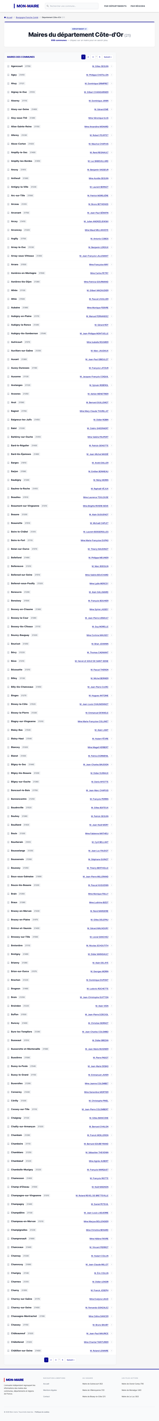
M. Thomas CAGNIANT (97, 652)
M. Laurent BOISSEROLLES (95, 531)
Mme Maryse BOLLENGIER (96, 1221)
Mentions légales (50, 1390)
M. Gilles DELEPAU (99, 919)
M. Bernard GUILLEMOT (97, 402)
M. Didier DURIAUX (99, 773)
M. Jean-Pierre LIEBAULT (96, 618)
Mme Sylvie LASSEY (99, 609)
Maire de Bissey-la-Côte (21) (94, 1396)
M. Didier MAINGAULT (98, 954)
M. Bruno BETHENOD (98, 204)
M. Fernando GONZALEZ (96, 1307)
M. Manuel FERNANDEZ (97, 316)
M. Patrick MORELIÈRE (97, 195)
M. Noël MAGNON (100, 1187)
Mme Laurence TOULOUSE (95, 497)
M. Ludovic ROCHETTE (97, 988)
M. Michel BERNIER (99, 678)
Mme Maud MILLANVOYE (96, 230)
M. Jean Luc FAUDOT (98, 850)
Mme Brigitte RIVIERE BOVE (95, 506)
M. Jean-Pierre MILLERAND (95, 876)
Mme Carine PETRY (99, 273)
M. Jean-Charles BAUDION (95, 764)
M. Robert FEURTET (99, 135)
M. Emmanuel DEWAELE (97, 712)
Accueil (9, 17)
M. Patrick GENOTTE (98, 445)
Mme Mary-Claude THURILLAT (94, 411)
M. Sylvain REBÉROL (98, 385)
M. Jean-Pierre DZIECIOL (96, 1014)
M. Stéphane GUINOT (98, 859)
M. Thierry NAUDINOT (98, 549)
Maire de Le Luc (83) (130, 1396)
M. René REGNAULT (99, 152)
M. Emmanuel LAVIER (98, 1075)
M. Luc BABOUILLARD (98, 161)
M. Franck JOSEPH (99, 1290)
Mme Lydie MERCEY (99, 583)
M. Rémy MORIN (100, 480)
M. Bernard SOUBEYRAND (96, 1144)
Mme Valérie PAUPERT (98, 437)
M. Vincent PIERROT (99, 1247)
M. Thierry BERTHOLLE (97, 868)
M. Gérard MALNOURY (97, 928)
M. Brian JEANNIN (100, 644)
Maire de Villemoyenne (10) (93, 1390)
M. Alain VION (102, 1006)
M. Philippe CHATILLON (97, 75)
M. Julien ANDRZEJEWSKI (96, 221)
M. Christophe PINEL (98, 1100)
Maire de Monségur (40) (131, 1390)
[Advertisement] (137, 89)
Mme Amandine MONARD (96, 126)
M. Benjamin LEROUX (98, 247)
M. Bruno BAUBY (100, 1325)
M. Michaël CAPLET (99, 523)
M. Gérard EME (101, 109)
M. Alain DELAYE (100, 962)
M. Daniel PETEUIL (99, 1204)
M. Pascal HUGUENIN (98, 885)
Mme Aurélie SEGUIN (98, 178)
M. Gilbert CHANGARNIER (96, 92)
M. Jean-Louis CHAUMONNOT (94, 704)
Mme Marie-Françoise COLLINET (93, 721)
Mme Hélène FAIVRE (99, 1238)
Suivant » (108, 57)
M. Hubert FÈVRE (100, 738)
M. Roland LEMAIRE (99, 1350)
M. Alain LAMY (101, 730)
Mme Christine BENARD (97, 1230)
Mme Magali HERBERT (98, 747)
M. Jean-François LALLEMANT (94, 256)
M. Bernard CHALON (98, 1126)
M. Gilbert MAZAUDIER (97, 290)
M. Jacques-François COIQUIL (94, 376)
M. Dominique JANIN (98, 100)
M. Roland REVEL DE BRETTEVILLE (92, 1195)
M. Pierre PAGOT (100, 1057)
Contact (46, 1396)
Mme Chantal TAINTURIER (96, 1342)
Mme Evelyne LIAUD (98, 1299)
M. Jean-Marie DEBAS (98, 1066)
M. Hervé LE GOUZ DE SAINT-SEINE (91, 661)
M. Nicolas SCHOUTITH (97, 945)
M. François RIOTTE (99, 1178)
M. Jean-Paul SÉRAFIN (97, 213)
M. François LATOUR (98, 368)
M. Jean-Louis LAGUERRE (96, 1212)
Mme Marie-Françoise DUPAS (94, 540)
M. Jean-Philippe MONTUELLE (94, 333)
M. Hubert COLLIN (99, 1256)
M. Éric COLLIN (101, 1273)
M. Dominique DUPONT (97, 980)
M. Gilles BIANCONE (98, 1118)
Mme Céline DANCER (98, 1316)
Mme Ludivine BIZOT (98, 902)
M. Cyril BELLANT (100, 842)
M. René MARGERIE (99, 911)
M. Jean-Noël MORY (98, 825)
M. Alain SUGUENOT (98, 514)
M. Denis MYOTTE (99, 781)
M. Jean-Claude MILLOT (97, 1264)
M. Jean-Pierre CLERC (98, 687)
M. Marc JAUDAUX (99, 350)
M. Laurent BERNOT (99, 187)
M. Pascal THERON (99, 669)
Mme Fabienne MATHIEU (96, 833)
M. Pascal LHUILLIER (98, 299)
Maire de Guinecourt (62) (92, 1384)
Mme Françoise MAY (98, 264)
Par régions (138, 6)
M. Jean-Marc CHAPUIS (97, 790)
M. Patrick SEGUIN (99, 816)
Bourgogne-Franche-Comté (27, 17)
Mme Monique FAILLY (98, 894)
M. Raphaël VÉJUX (99, 488)
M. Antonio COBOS (99, 238)
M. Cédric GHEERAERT (97, 428)
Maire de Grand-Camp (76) (133, 1384)
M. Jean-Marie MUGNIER (96, 1049)
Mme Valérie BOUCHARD (96, 575)
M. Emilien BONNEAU (98, 471)
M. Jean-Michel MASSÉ (97, 454)
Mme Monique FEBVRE (97, 307)
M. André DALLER (100, 463)
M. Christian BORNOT (98, 1023)
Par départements (115, 6)
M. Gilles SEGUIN (100, 66)
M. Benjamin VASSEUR (97, 169)
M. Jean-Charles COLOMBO (95, 1031)
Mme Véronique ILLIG (98, 118)
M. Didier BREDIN (100, 1040)
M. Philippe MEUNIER (98, 557)
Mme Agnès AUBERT (98, 1161)
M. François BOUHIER (98, 600)
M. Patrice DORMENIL (98, 756)
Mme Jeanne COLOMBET (96, 1083)
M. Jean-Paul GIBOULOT (96, 359)
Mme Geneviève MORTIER (96, 1092)
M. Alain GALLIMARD (98, 592)
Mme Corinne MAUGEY (97, 635)
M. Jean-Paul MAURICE (97, 1333)
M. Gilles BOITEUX (99, 807)
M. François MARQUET (97, 1169)
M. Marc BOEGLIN (100, 566)
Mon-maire (15, 1380)
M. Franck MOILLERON (97, 1135)
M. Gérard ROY (101, 325)
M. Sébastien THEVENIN (97, 1152)
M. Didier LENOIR (100, 1281)
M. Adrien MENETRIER (98, 394)
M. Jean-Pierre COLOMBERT (95, 1109)
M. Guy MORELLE (100, 626)
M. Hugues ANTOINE (98, 695)
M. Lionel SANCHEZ (99, 937)
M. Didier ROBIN (101, 419)
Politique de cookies (42, 1412)
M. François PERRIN (99, 799)
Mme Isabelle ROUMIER (97, 342)
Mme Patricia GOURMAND (96, 281)
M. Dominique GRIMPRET (96, 83)
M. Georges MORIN (99, 971)
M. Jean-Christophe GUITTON (94, 997)
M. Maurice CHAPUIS (98, 144)
